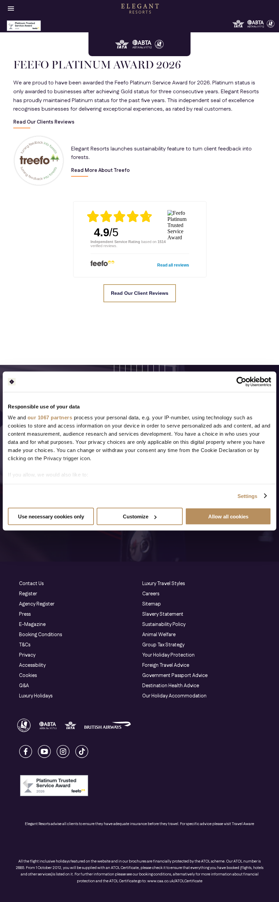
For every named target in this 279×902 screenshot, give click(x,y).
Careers (150, 594)
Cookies (28, 675)
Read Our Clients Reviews (44, 122)
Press (25, 614)
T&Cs (24, 645)
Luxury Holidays (35, 696)
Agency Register (36, 604)
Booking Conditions (40, 634)
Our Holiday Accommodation (174, 696)
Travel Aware (243, 824)
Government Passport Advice (175, 675)
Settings (247, 496)
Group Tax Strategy (163, 645)
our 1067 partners (50, 417)
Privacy (27, 655)
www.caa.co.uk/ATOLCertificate (174, 881)
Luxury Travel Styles (163, 583)
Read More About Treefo (100, 170)
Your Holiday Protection (168, 655)
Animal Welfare (159, 634)
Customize (135, 516)
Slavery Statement (162, 614)
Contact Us (31, 583)
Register (28, 594)
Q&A (24, 685)
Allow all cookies (228, 516)
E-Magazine (32, 624)
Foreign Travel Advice (165, 665)
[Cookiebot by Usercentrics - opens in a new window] (241, 382)
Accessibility (32, 665)
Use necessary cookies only (51, 516)
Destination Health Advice (170, 685)
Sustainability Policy (163, 624)
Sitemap (151, 604)
